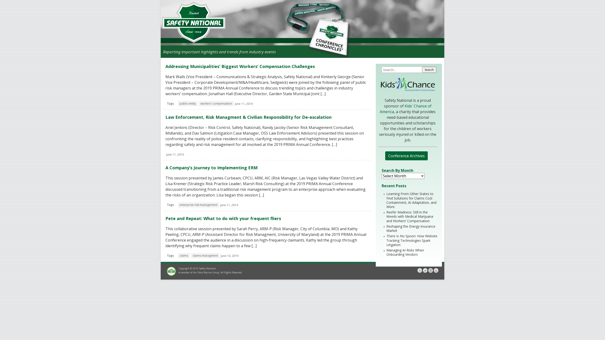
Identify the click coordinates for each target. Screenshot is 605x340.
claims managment (205, 256)
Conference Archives (406, 155)
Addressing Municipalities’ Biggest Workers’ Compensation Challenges (240, 66)
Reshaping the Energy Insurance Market (410, 228)
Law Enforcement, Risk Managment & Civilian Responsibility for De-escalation (248, 117)
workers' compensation (216, 104)
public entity (188, 104)
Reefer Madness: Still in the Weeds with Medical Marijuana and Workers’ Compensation (409, 216)
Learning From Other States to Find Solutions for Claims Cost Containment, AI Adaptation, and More (411, 200)
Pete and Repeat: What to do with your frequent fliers (223, 218)
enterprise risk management (198, 205)
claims (184, 256)
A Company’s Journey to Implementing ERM (211, 167)
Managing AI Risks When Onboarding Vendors (405, 252)
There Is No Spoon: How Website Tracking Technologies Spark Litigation (411, 240)
